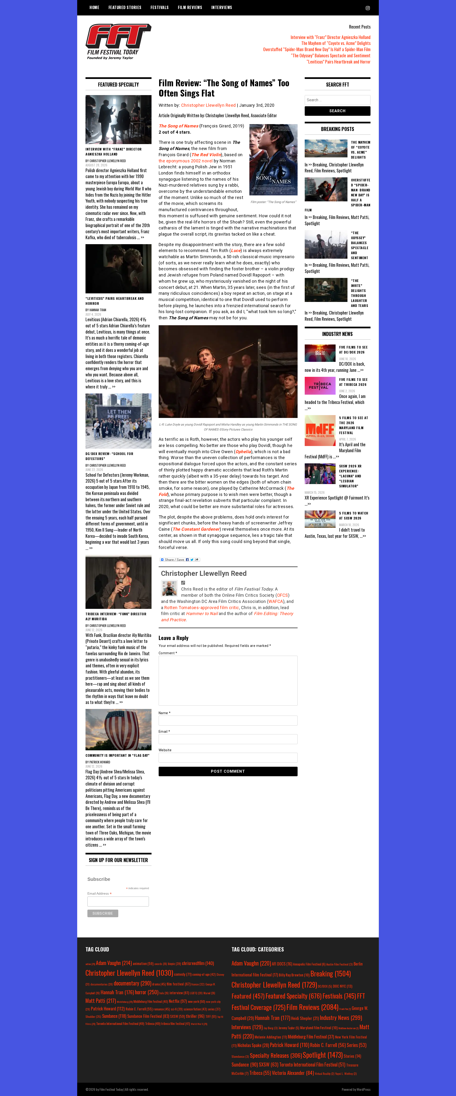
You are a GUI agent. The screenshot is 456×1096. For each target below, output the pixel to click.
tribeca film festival (175, 1023)
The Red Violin (206, 154)
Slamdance (240, 1056)
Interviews (221, 7)
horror (146, 992)
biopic (174, 963)
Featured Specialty (294, 995)
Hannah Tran (117, 992)
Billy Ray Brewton (294, 974)
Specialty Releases (276, 1055)
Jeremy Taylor (289, 1027)
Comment (168, 653)
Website (165, 750)
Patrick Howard (108, 1008)
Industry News (341, 1017)
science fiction (195, 1009)
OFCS (282, 595)
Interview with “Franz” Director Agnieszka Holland (330, 37)
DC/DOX (325, 986)
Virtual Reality (324, 1074)
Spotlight (323, 1055)
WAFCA (275, 601)
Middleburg (125, 1002)
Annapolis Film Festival (309, 963)
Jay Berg (271, 1028)
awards (160, 964)
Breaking (330, 973)
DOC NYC (342, 986)
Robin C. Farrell (139, 1008)
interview (179, 992)
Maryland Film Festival (318, 1027)
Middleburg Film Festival (150, 1001)
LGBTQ (196, 993)
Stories (352, 1056)
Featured (248, 995)
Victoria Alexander (293, 1072)
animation (143, 963)
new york (196, 1001)
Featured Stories (125, 7)
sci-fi (177, 1009)
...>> (360, 370)
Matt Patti (101, 1000)
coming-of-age (204, 974)
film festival (178, 983)
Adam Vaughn (114, 962)
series (214, 1009)
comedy (182, 974)
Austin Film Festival (339, 964)
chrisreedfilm (198, 963)
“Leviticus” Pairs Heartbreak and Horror (338, 61)
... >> (140, 237)
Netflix (178, 1001)
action (90, 964)
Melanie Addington (271, 1036)
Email (164, 731)
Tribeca (152, 1023)
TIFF (210, 1016)
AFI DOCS (282, 964)
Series (356, 1045)
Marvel (209, 993)
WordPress (363, 1089)
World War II (199, 1024)
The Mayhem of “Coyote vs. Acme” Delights (335, 43)
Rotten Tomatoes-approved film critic (201, 607)
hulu (164, 993)
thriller (195, 1016)
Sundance (114, 1016)
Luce (236, 250)
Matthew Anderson (348, 1028)
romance (161, 1009)
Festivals (160, 7)
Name (165, 713)
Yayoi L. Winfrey (346, 1074)
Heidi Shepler (305, 1018)
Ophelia (243, 451)
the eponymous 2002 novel (186, 160)
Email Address (99, 893)
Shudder (93, 1016)
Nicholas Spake (253, 1045)
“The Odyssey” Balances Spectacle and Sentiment (330, 55)
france (197, 984)
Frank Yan (345, 1009)
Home (94, 7)
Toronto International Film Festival (120, 1023)
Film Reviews (190, 7)
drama (159, 984)
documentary (132, 983)
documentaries (101, 984)
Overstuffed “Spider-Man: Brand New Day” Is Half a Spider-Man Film (316, 49)
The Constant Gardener (196, 529)
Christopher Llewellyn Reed (208, 105)
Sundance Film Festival (148, 1016)
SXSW (177, 1016)
